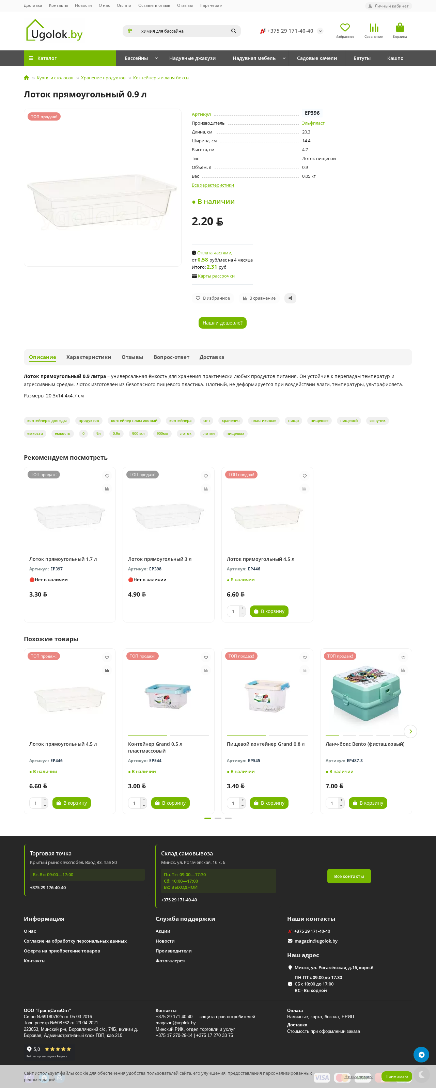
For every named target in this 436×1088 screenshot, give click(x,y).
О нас (104, 5)
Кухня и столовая (55, 78)
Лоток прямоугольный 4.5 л (261, 559)
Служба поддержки (185, 919)
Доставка (33, 5)
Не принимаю (358, 1076)
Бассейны (136, 58)
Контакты (58, 5)
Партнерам (211, 5)
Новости (83, 5)
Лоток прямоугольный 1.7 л (63, 559)
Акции (163, 931)
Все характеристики (213, 185)
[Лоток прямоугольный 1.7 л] (69, 509)
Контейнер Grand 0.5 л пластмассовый (155, 747)
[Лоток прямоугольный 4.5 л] (267, 509)
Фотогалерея (170, 961)
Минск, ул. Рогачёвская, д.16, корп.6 (334, 967)
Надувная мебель (254, 58)
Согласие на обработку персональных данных (75, 941)
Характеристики (88, 357)
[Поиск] (233, 31)
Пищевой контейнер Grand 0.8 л (266, 744)
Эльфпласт (313, 123)
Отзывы (185, 5)
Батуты (362, 58)
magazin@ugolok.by (316, 941)
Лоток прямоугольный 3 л (160, 559)
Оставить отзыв (154, 5)
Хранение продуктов (103, 78)
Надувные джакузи (192, 58)
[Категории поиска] (130, 31)
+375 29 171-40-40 (290, 30)
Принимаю (397, 1076)
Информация (44, 919)
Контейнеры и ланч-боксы (161, 78)
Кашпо (395, 58)
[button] (25, 731)
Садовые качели (317, 58)
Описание (42, 357)
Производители (174, 951)
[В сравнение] (107, 489)
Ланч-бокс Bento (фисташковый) (365, 744)
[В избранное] (107, 476)
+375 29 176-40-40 (48, 887)
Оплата (124, 5)
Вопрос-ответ (171, 357)
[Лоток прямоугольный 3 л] (168, 509)
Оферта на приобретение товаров (62, 951)
